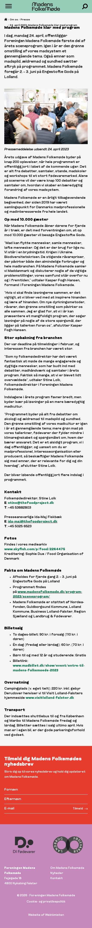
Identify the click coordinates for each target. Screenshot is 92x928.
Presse (25, 20)
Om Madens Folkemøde (67, 868)
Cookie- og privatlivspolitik (46, 901)
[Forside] (5, 20)
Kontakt (56, 878)
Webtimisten (54, 915)
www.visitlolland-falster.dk (50, 698)
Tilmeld (78, 808)
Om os (14, 20)
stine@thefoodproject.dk (31, 503)
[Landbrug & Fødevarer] (68, 845)
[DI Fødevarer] (24, 845)
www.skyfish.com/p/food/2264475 (34, 549)
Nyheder (56, 873)
